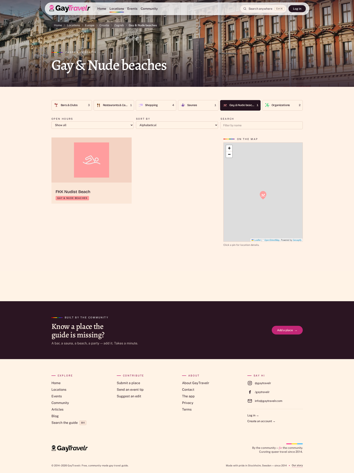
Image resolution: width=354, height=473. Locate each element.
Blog (55, 416)
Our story (297, 465)
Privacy (187, 403)
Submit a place (128, 383)
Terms (187, 409)
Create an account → (261, 421)
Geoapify (297, 240)
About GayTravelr (195, 383)
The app (188, 396)
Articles (57, 409)
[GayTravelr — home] (69, 448)
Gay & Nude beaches (143, 25)
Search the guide (68, 423)
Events (132, 8)
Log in (297, 8)
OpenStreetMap (272, 240)
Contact (188, 390)
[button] (263, 195)
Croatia (104, 25)
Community (149, 8)
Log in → (253, 415)
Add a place (287, 330)
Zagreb (119, 25)
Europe (89, 25)
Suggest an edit (129, 396)
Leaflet (257, 240)
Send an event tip (130, 390)
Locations (117, 8)
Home (101, 8)
